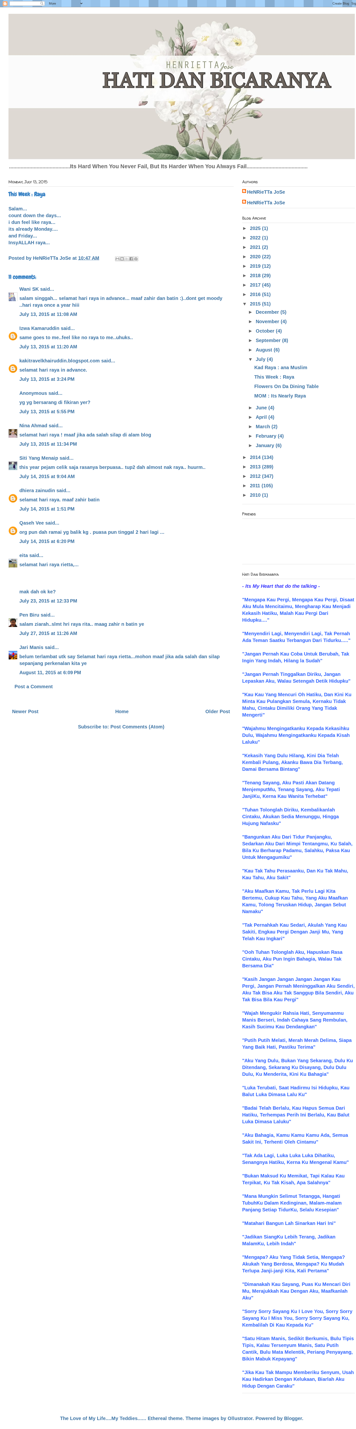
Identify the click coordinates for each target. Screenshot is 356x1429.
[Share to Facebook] (131, 258)
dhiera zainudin (37, 490)
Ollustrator (240, 1418)
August (265, 349)
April (262, 417)
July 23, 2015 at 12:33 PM (48, 601)
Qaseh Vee (31, 523)
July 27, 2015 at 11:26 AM (48, 633)
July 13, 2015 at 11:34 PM (48, 444)
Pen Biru (29, 615)
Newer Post (25, 711)
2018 (256, 275)
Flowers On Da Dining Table (286, 386)
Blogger (293, 1418)
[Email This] (117, 258)
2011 (256, 485)
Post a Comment (34, 686)
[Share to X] (126, 258)
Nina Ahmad (33, 425)
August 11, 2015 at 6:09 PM (50, 672)
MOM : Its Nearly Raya (280, 395)
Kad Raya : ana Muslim (280, 367)
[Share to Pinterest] (135, 258)
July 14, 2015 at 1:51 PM (47, 509)
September (269, 340)
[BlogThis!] (122, 258)
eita (23, 555)
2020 (256, 256)
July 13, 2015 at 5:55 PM (47, 411)
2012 (256, 476)
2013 (256, 466)
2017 (256, 285)
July (261, 359)
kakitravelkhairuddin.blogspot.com (59, 360)
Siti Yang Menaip (38, 458)
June (262, 407)
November (268, 321)
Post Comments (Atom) (137, 726)
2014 (256, 457)
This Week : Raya (274, 377)
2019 (256, 266)
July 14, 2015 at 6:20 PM (47, 541)
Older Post (217, 711)
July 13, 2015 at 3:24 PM (47, 379)
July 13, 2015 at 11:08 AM (48, 314)
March (263, 426)
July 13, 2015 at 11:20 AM (48, 346)
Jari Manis (31, 647)
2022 (256, 237)
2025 (256, 228)
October (266, 331)
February (267, 436)
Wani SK (29, 289)
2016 (256, 294)
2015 (256, 303)
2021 (256, 247)
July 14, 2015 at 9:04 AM (47, 476)
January (266, 445)
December (268, 312)
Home (122, 711)
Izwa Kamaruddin (39, 328)
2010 (256, 495)
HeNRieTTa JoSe (266, 192)
